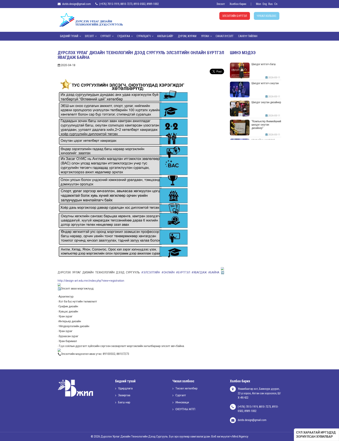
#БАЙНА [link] (213, 272)
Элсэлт (220, 4)
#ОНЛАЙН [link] (168, 272)
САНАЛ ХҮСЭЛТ (224, 36)
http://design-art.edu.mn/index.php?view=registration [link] (91, 280)
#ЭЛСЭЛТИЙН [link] (150, 272)
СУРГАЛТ (105, 36)
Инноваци (182, 402)
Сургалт (180, 395)
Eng (265, 4)
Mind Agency (240, 436)
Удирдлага (125, 388)
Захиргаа (124, 395)
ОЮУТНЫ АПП (185, 409)
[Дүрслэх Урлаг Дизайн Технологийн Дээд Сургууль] (91, 19)
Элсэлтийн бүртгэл (234, 15)
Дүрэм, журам (187, 36)
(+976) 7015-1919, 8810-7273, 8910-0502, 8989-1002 (129, 4)
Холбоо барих (238, 4)
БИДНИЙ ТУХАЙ (69, 36)
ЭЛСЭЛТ (89, 36)
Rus (270, 4)
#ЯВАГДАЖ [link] (199, 272)
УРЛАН (205, 36)
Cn (275, 4)
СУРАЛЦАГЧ (144, 36)
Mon (258, 4)
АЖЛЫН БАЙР (165, 36)
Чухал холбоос (266, 15)
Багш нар (124, 402)
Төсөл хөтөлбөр (186, 388)
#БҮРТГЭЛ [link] (183, 272)
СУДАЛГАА (123, 36)
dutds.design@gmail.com (76, 4)
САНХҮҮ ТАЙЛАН (247, 36)
